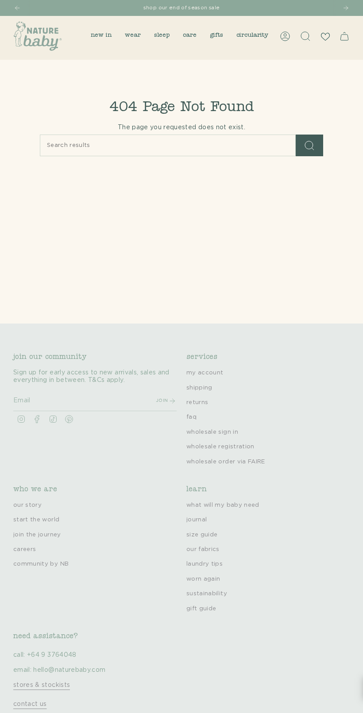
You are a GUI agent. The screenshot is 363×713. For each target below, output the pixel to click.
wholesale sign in (212, 432)
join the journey (37, 535)
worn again (203, 579)
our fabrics (203, 549)
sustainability (206, 593)
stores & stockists (41, 685)
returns (197, 402)
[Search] (309, 145)
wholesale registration (220, 446)
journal (196, 519)
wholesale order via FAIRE (225, 462)
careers (24, 549)
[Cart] (344, 36)
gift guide (201, 608)
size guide (202, 535)
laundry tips (204, 564)
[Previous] (17, 8)
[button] (101, 36)
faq (191, 417)
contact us (30, 704)
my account (205, 373)
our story (27, 505)
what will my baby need (222, 505)
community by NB (41, 564)
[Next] (346, 8)
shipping (199, 388)
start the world (36, 519)
